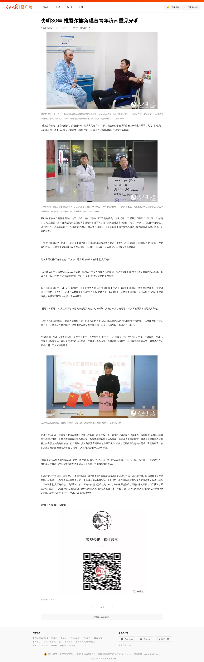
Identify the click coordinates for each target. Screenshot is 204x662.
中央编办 (36, 642)
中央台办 (87, 638)
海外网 (54, 646)
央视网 (63, 646)
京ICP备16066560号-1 (85, 654)
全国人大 (98, 638)
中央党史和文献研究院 (85, 642)
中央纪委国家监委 (40, 638)
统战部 (54, 638)
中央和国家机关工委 (52, 642)
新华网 (72, 646)
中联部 (63, 638)
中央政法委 (75, 638)
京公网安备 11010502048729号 (61, 654)
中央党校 (68, 642)
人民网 (35, 646)
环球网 (45, 646)
